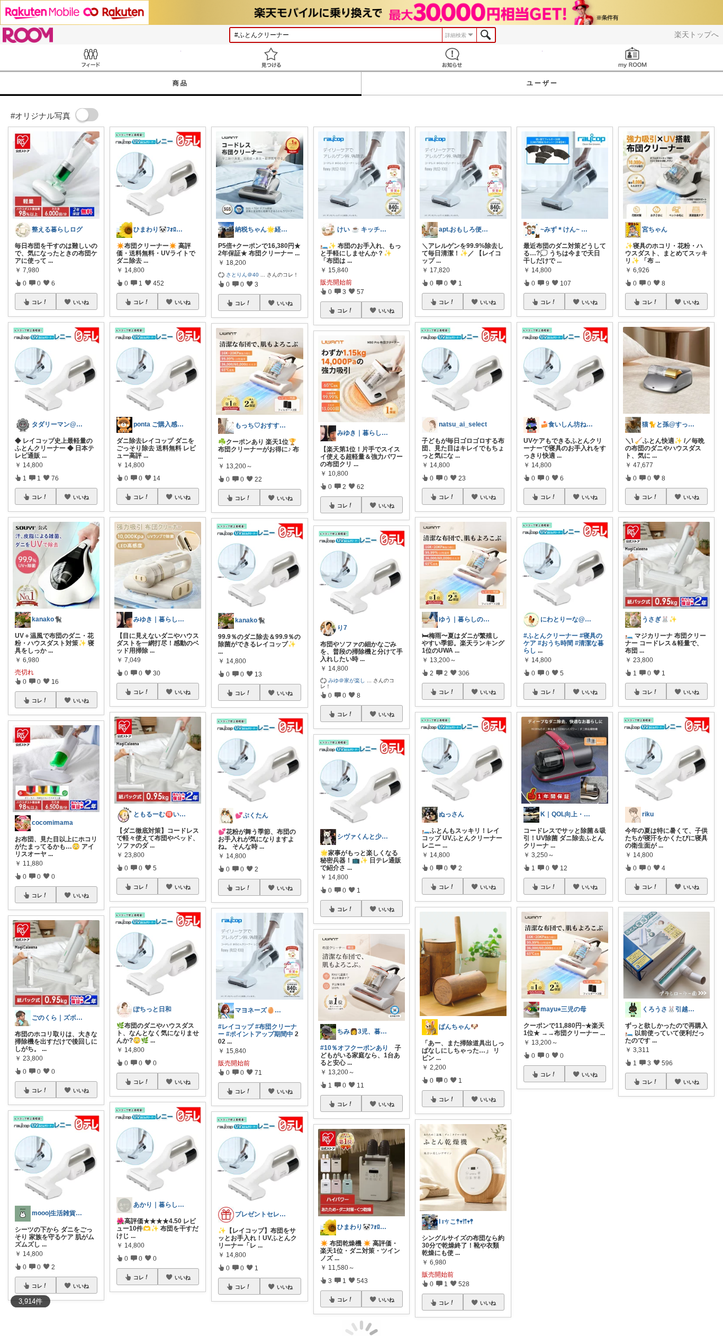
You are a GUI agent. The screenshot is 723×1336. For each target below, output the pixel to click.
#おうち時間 (555, 643)
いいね (81, 302)
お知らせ (452, 57)
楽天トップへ (696, 34)
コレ (37, 302)
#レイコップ (236, 1026)
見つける (271, 57)
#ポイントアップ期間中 (259, 1034)
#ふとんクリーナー (550, 635)
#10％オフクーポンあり (354, 1048)
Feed (90, 57)
